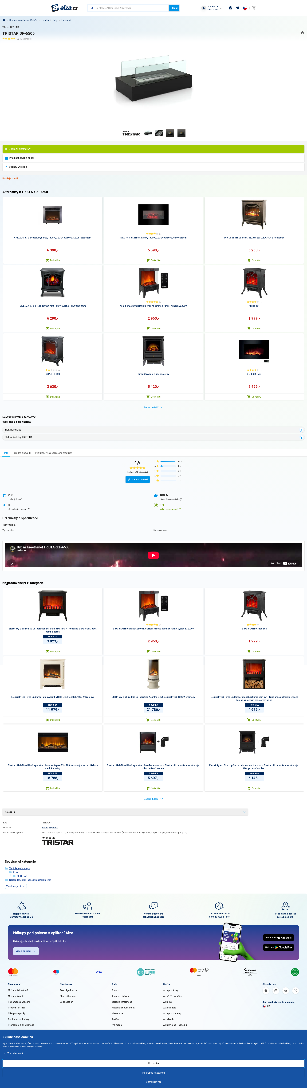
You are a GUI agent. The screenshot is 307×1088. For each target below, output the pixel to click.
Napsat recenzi (140, 479)
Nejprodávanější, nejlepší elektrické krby (30, 880)
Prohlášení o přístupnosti (21, 1025)
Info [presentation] (6, 453)
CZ (268, 1006)
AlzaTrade (168, 1019)
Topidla (45, 20)
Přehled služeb (16, 1030)
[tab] (6, 453)
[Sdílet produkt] (302, 33)
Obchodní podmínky (18, 1019)
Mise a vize (117, 1013)
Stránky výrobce (18, 166)
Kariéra (115, 1019)
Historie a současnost (122, 1007)
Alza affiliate (169, 1007)
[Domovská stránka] (3, 20)
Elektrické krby (13, 429)
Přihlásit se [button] (212, 9)
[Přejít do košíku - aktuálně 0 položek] (254, 8)
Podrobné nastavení (153, 1072)
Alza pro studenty (172, 1013)
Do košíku (55, 260)
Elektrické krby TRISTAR (18, 437)
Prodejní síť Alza (16, 1007)
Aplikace (115, 1030)
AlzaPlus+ (168, 1002)
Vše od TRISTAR (10, 27)
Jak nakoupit (66, 1002)
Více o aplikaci (23, 951)
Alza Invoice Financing (175, 1025)
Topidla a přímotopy (19, 868)
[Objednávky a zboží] (231, 8)
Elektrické (66, 20)
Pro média (116, 1025)
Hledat (174, 8)
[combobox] (128, 8)
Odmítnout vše (153, 1081)
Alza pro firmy (170, 990)
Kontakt (115, 990)
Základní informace (121, 1002)
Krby (55, 20)
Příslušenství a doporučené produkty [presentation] (53, 453)
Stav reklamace (68, 996)
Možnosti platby (16, 996)
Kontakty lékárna (120, 996)
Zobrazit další (151, 407)
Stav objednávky (68, 990)
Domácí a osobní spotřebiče (23, 20)
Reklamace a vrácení (19, 1002)
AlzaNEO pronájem (173, 996)
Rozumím (153, 1063)
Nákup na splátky (16, 1013)
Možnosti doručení (18, 990)
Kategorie (10, 812)
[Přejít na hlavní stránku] (64, 8)
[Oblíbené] (238, 8)
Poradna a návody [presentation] (22, 453)
